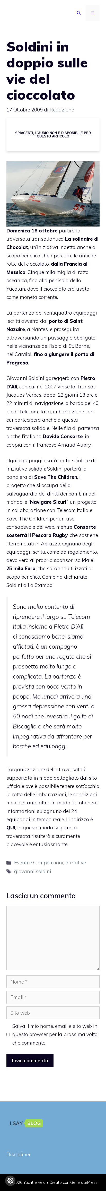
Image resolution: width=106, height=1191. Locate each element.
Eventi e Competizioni (38, 862)
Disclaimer (18, 1154)
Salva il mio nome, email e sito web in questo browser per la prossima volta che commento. (55, 1034)
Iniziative (75, 862)
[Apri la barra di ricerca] (79, 13)
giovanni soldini (32, 871)
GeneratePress (84, 1182)
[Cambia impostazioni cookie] (10, 1181)
